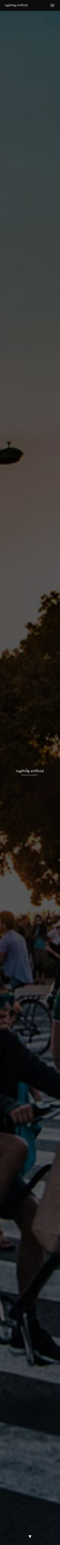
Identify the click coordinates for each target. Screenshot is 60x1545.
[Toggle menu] (52, 5)
